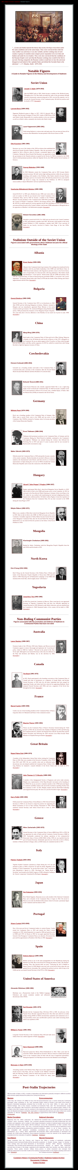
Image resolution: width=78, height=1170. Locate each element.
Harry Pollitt (15, 797)
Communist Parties (36, 1158)
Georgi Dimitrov (16, 298)
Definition (24, 1112)
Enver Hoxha (27, 262)
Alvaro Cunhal (16, 923)
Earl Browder (28, 1007)
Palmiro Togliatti (17, 860)
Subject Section (39, 1163)
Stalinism (17, 1)
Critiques (44, 1160)
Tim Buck (26, 674)
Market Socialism (14, 1117)
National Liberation (46, 1117)
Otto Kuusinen (16, 144)
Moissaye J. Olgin (17, 1065)
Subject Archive (9, 1)
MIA (3, 1)
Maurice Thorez (28, 723)
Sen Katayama (28, 892)
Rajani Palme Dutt (17, 753)
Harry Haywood (28, 1047)
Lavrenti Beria (16, 108)
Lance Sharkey (16, 641)
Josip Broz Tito (28, 597)
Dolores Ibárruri (28, 956)
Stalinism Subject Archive (54, 1158)
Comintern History (21, 1158)
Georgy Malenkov (29, 167)
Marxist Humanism (46, 1138)
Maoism (10, 1098)
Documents (34, 1160)
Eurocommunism (46, 1098)
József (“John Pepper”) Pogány (34, 484)
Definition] (14, 1152)
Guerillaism (11, 1138)
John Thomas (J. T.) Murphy (33, 775)
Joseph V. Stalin (30, 89)
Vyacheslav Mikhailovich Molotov (22, 189)
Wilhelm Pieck (16, 410)
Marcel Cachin (16, 706)
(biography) (37, 101)
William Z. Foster (17, 1030)
